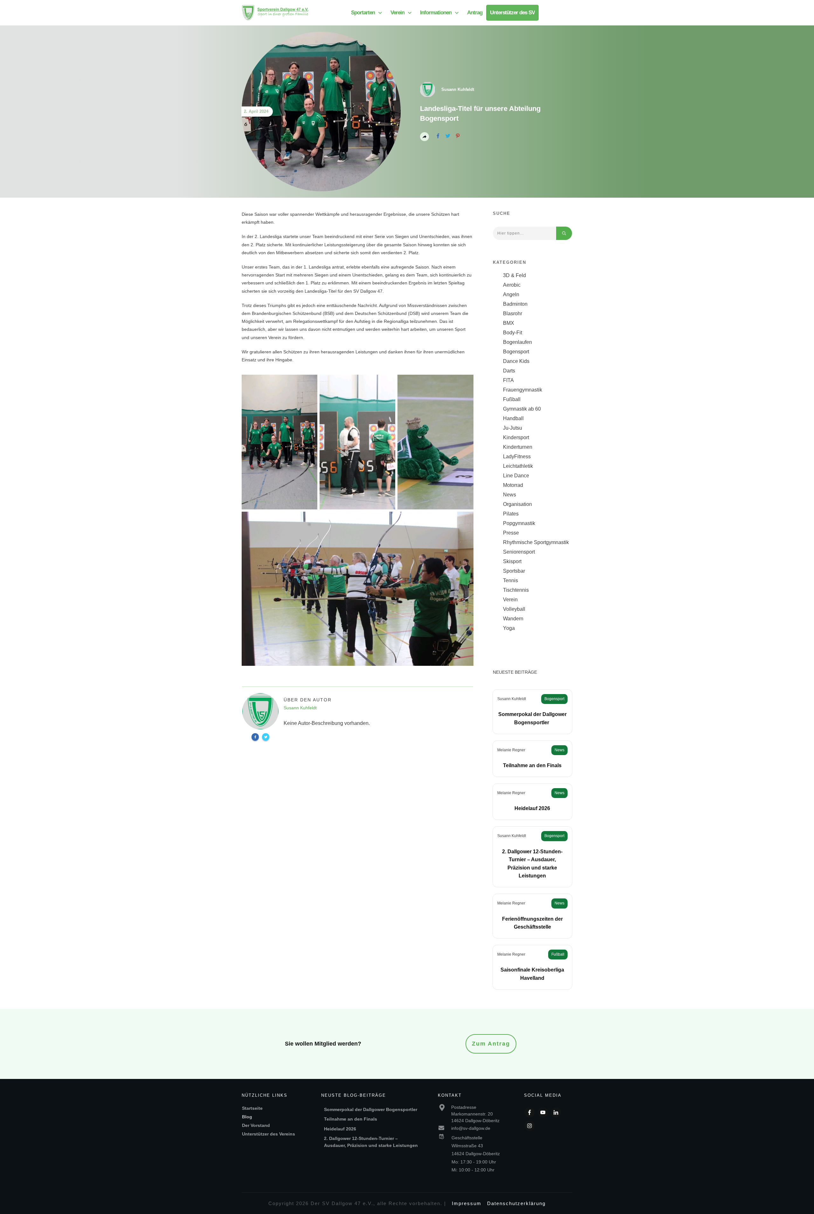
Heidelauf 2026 (532, 808)
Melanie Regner (511, 750)
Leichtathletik (518, 466)
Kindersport (516, 437)
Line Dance (516, 475)
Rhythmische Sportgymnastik (536, 542)
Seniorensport (519, 552)
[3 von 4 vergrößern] (465, 383)
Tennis (510, 580)
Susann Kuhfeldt (511, 699)
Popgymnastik (519, 523)
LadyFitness (517, 456)
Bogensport (516, 351)
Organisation (517, 504)
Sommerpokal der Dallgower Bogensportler (371, 1109)
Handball (513, 418)
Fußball (512, 399)
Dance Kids (516, 361)
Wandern (513, 618)
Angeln (511, 294)
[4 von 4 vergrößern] (465, 520)
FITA (508, 380)
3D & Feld (514, 275)
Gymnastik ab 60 (522, 409)
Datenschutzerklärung (516, 1203)
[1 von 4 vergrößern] (309, 383)
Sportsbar (514, 571)
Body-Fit (512, 332)
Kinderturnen (517, 447)
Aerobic (512, 285)
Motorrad (513, 485)
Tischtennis (516, 590)
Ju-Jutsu (512, 428)
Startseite (252, 1108)
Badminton (515, 304)
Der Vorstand (256, 1125)
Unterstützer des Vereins (268, 1133)
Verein (510, 599)
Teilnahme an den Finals (532, 765)
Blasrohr (512, 313)
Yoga (509, 628)
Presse (511, 532)
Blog (247, 1116)
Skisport (512, 561)
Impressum (466, 1203)
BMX (508, 323)
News (509, 494)
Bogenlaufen (517, 342)
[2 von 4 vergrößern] (387, 383)
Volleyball (514, 609)
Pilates (511, 513)
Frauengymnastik (522, 389)
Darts (509, 370)
